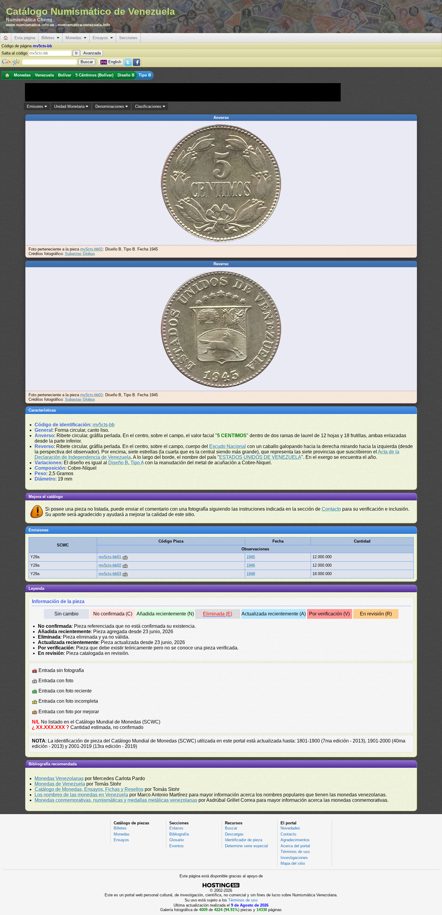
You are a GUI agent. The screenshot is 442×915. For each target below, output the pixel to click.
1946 (251, 565)
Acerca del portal (295, 846)
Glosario (176, 840)
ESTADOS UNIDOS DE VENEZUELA (260, 457)
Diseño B (118, 462)
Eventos (176, 846)
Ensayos (101, 38)
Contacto (331, 509)
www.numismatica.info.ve (30, 25)
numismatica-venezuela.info (84, 25)
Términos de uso (295, 851)
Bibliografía (179, 834)
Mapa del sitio (293, 863)
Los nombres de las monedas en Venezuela (81, 794)
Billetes (49, 38)
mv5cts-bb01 (91, 249)
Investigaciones (294, 857)
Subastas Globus (80, 253)
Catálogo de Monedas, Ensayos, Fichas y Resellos (89, 789)
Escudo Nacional (227, 446)
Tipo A (137, 462)
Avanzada (92, 53)
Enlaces (176, 828)
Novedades (290, 828)
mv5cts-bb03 (110, 573)
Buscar (231, 828)
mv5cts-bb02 (110, 565)
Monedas (75, 38)
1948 (251, 573)
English (114, 62)
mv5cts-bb (104, 424)
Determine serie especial (246, 846)
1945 (251, 557)
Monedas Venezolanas (59, 778)
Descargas (234, 834)
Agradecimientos (295, 840)
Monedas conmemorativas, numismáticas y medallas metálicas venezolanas (116, 800)
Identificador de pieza (243, 840)
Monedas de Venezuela (60, 783)
